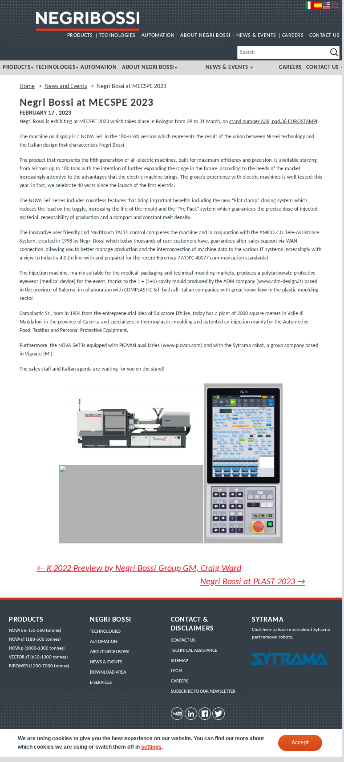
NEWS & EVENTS (256, 35)
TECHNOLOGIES (117, 35)
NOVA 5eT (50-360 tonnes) (35, 630)
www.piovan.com (182, 345)
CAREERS (293, 35)
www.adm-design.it (279, 281)
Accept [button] (300, 742)
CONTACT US (324, 35)
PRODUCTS (80, 35)
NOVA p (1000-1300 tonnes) (37, 648)
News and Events (66, 86)
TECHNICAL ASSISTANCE (194, 650)
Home (27, 86)
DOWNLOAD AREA (108, 672)
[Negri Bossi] (87, 21)
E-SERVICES (101, 682)
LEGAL (177, 671)
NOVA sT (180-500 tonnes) (35, 639)
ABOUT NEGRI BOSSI (205, 35)
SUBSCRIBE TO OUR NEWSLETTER (203, 691)
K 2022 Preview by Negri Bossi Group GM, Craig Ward (138, 568)
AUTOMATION (158, 35)
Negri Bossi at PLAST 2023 (252, 582)
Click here (261, 629)
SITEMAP (179, 660)
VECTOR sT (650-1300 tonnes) (38, 657)
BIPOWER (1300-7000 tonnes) (39, 666)
